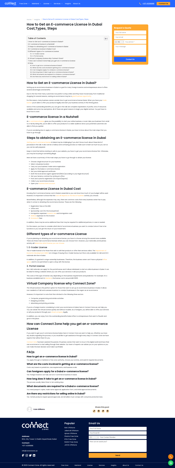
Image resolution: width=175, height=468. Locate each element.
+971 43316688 (148, 3)
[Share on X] (103, 411)
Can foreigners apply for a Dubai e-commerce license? (51, 70)
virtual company (57, 312)
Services (102, 465)
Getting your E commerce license (39, 142)
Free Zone (64, 465)
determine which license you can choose (49, 243)
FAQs (31, 63)
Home (29, 19)
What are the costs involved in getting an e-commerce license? (54, 68)
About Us (126, 465)
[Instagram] (27, 455)
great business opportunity (81, 96)
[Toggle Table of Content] (104, 38)
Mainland (48, 278)
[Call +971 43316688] (170, 456)
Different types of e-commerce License (44, 51)
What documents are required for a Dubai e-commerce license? (54, 74)
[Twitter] (30, 455)
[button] (24, 4)
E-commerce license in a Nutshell (41, 44)
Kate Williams (39, 409)
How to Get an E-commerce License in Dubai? (46, 42)
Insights (37, 19)
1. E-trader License (38, 54)
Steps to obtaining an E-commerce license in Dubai (48, 47)
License (90, 465)
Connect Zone (32, 342)
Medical (33, 216)
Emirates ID (35, 218)
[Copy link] (94, 411)
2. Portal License (38, 56)
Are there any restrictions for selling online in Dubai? (50, 77)
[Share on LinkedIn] (107, 411)
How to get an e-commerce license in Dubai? (47, 65)
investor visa (51, 213)
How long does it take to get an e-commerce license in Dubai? (53, 72)
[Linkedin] (34, 455)
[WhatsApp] (170, 463)
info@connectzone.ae (30, 451)
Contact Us (139, 465)
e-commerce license (36, 121)
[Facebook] (23, 455)
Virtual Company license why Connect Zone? (46, 58)
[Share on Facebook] (98, 411)
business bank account (47, 183)
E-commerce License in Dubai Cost (42, 49)
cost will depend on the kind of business (70, 196)
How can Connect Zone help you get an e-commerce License (52, 61)
